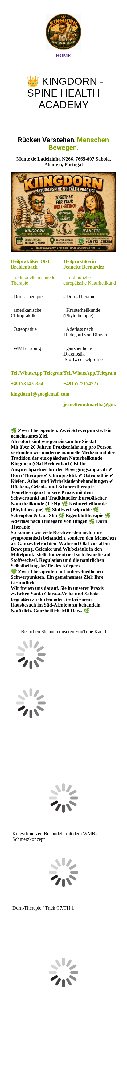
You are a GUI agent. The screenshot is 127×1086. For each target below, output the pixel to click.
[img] (63, 32)
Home (63, 55)
